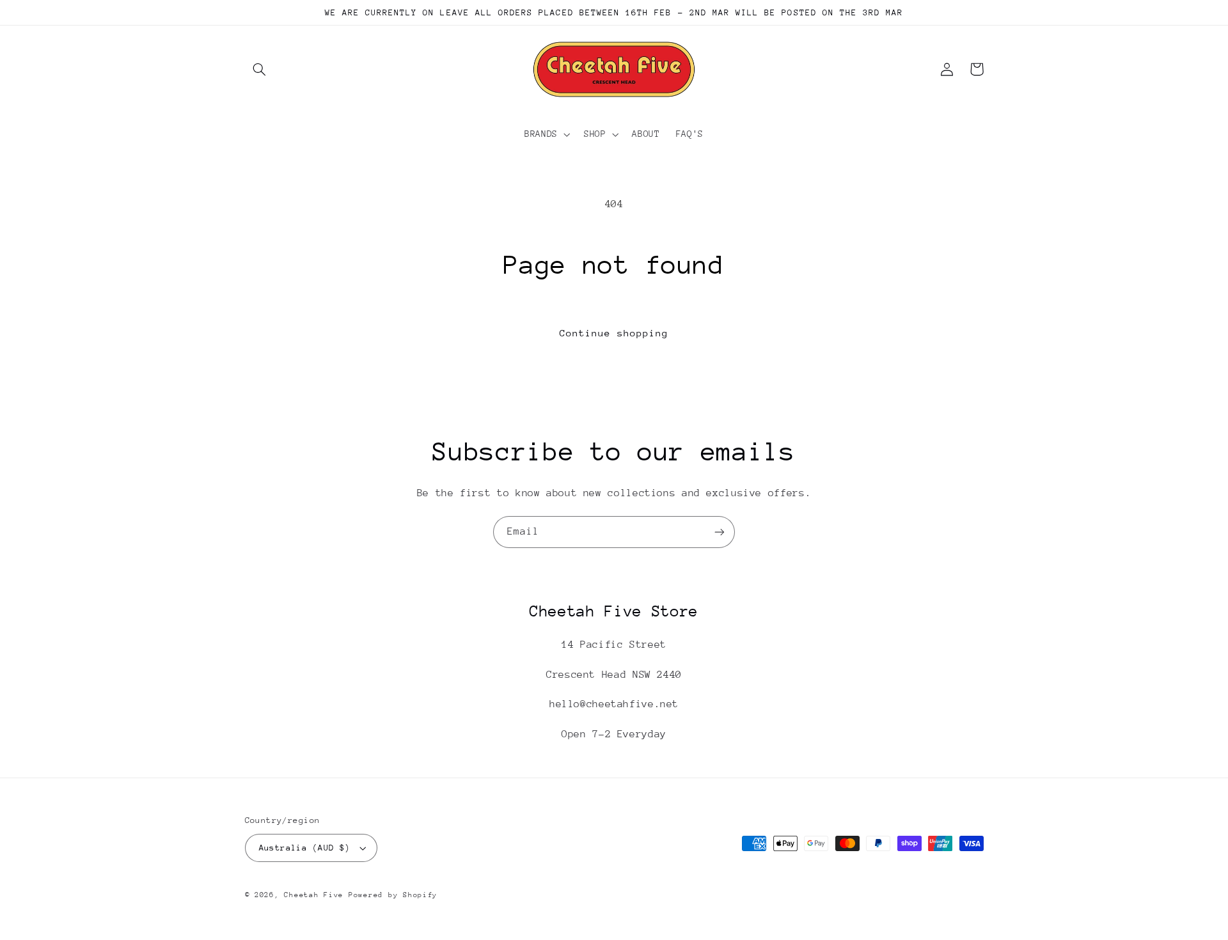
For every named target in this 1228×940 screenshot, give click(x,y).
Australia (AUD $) (304, 847)
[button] (259, 69)
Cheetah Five (313, 895)
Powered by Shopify (393, 895)
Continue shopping (614, 332)
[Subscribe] (719, 531)
